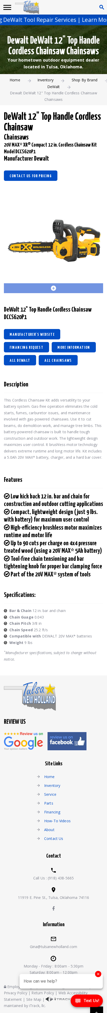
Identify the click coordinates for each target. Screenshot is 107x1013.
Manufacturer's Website (32, 335)
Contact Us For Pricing (31, 176)
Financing (52, 812)
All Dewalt (20, 361)
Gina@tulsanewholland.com (53, 946)
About (49, 829)
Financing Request (26, 348)
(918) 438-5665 (61, 878)
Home (15, 79)
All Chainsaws (58, 361)
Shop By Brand (84, 79)
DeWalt (53, 86)
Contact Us (53, 838)
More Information (73, 348)
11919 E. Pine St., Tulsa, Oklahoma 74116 (53, 897)
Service (50, 794)
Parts (48, 803)
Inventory (45, 79)
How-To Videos (57, 820)
